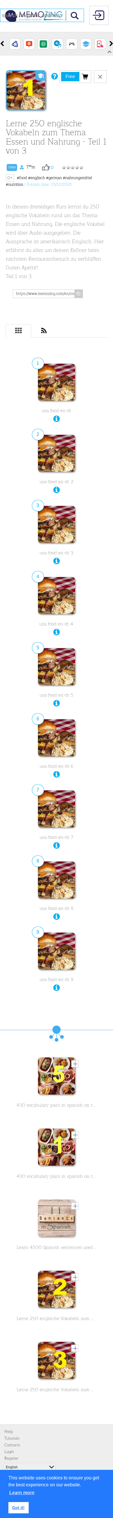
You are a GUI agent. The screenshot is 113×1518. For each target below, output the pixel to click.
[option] (15, 44)
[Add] (75, 1064)
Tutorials (11, 1438)
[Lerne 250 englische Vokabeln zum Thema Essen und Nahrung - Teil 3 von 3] (56, 1362)
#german (54, 177)
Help (8, 1431)
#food (22, 177)
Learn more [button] (21, 1492)
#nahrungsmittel (77, 177)
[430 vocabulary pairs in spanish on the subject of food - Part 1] (56, 1148)
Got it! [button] (18, 1507)
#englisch (36, 177)
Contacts (12, 1445)
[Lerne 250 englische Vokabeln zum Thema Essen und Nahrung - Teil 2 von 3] (56, 1291)
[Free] (85, 76)
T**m (21, 167)
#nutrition (14, 184)
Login (9, 1451)
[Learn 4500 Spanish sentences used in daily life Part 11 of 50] (56, 1220)
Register (11, 1458)
